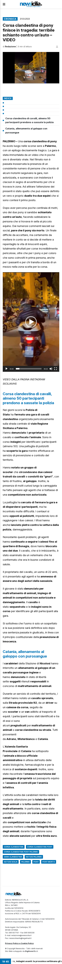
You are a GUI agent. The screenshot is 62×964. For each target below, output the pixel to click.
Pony (36, 862)
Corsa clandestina (13, 847)
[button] (31, 68)
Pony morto (48, 862)
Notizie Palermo (34, 857)
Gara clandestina (13, 857)
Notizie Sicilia (10, 862)
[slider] (29, 368)
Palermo (25, 862)
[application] (31, 322)
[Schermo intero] (55, 368)
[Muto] (50, 368)
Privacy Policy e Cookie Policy (19, 943)
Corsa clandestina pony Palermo (21, 852)
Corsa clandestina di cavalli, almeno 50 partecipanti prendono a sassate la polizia (29, 120)
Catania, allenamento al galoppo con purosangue (26, 130)
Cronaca (10, 18)
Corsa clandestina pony (39, 847)
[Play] (6, 368)
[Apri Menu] (4, 4)
